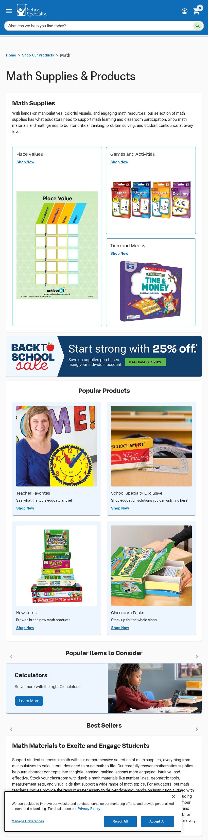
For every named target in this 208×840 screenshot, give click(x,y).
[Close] (173, 796)
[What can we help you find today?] (197, 26)
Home (11, 55)
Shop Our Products (38, 55)
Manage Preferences (28, 821)
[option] (63, 657)
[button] (184, 11)
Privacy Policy (89, 809)
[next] (197, 658)
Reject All (120, 821)
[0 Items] (197, 11)
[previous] (11, 658)
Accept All (157, 821)
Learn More (29, 701)
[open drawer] (9, 11)
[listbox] (104, 657)
